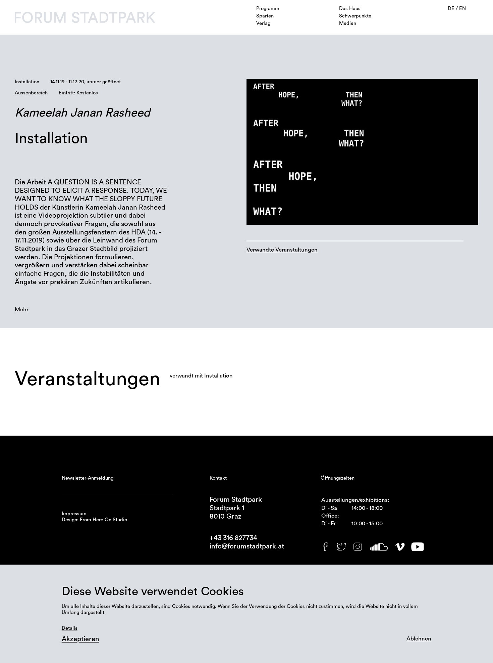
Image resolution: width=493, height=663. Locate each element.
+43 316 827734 (233, 537)
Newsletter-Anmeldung (87, 478)
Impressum (74, 513)
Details (69, 628)
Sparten (265, 15)
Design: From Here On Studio (94, 519)
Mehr (22, 309)
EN (462, 8)
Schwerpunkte (355, 15)
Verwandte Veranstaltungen (282, 250)
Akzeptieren (80, 639)
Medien (347, 23)
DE (452, 8)
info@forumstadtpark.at (247, 546)
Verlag (263, 23)
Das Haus (350, 8)
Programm (267, 8)
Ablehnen (418, 639)
